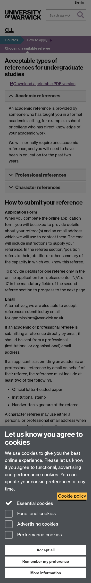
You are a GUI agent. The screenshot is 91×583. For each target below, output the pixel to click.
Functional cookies (36, 513)
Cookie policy (72, 496)
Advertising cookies (37, 524)
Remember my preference (45, 561)
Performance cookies (39, 535)
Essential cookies (34, 503)
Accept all (46, 550)
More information (45, 573)
